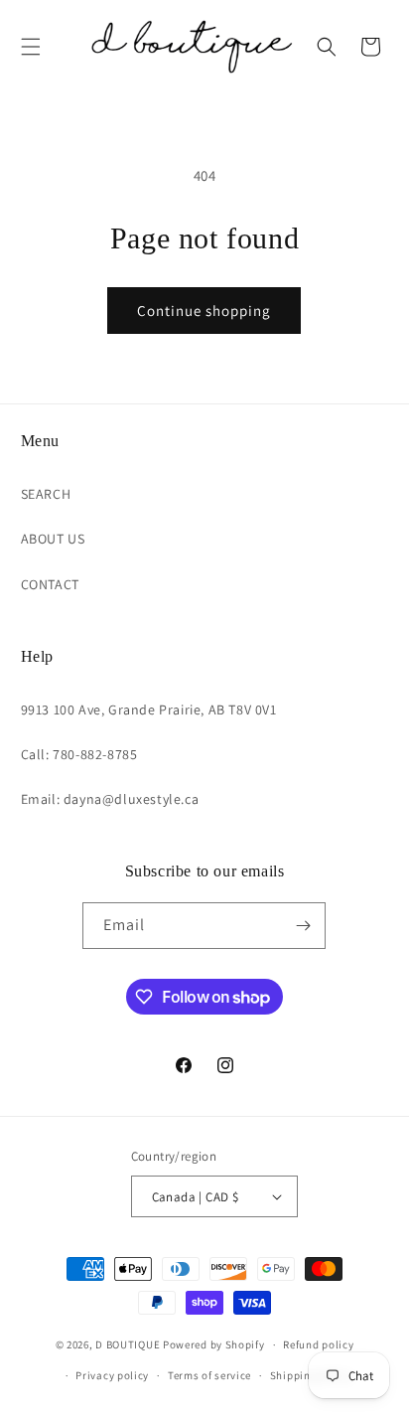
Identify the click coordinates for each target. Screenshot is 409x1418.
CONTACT (50, 584)
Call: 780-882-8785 (79, 754)
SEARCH (46, 494)
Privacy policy (112, 1375)
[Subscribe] (303, 925)
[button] (31, 47)
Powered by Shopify (214, 1344)
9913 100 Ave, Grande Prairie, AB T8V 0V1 (149, 709)
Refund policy (318, 1344)
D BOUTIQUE (127, 1344)
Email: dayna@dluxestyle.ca (110, 799)
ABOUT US (53, 539)
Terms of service (209, 1375)
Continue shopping (204, 310)
